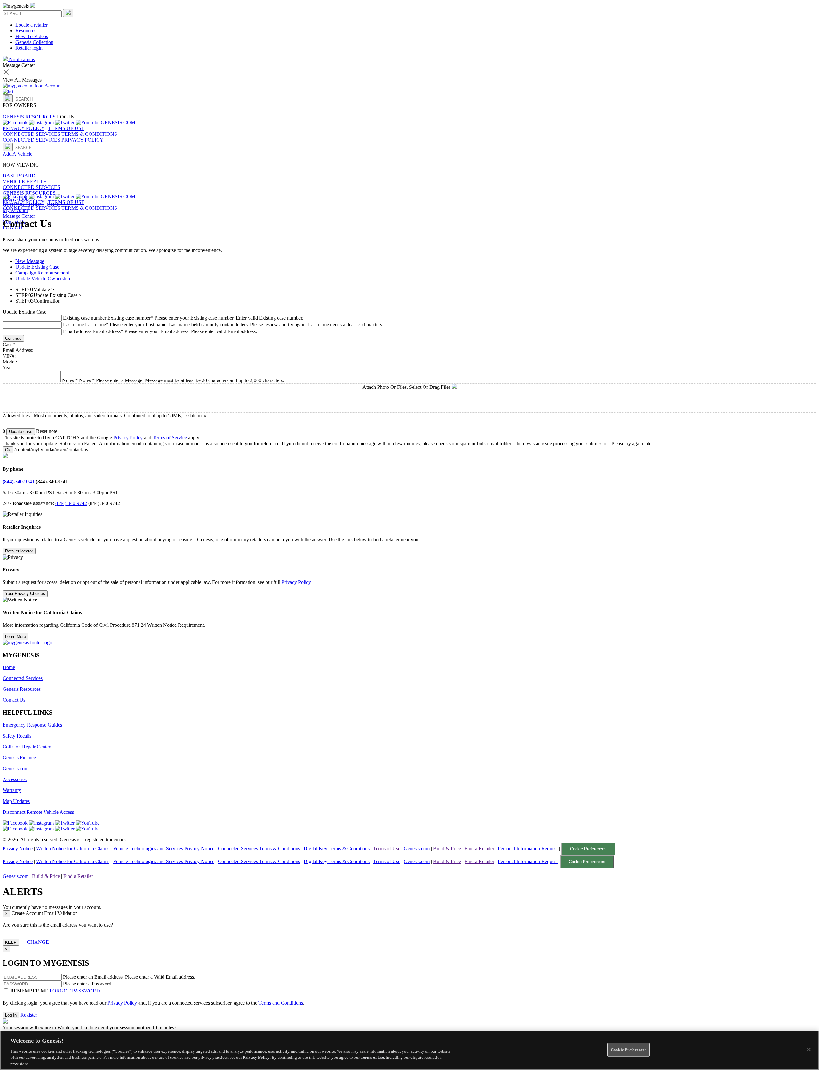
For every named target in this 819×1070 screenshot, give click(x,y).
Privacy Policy (128, 437)
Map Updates (16, 801)
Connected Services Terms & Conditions (259, 848)
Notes (87, 380)
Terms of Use (386, 848)
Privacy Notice (18, 848)
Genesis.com (15, 768)
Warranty (12, 790)
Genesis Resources (22, 689)
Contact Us (14, 700)
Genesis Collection (34, 42)
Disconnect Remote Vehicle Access (38, 812)
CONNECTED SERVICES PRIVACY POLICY (53, 140)
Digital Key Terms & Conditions (337, 848)
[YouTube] (87, 122)
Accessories (15, 779)
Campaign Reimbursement (42, 272)
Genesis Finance (19, 757)
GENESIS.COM (118, 122)
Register (28, 1014)
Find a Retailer (479, 848)
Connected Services (23, 678)
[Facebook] (15, 122)
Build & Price (447, 848)
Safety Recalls (17, 736)
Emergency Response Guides (32, 725)
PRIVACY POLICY (23, 128)
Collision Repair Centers (27, 746)
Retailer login (29, 48)
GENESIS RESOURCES (29, 116)
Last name (73, 324)
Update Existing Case (37, 267)
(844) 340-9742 (71, 503)
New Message (29, 261)
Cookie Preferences (588, 848)
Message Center (19, 216)
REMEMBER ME (29, 990)
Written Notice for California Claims (72, 848)
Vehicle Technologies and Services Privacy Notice (163, 848)
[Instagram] (41, 122)
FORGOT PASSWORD (75, 990)
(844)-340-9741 (19, 481)
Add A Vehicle (17, 154)
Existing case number (84, 318)
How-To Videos (31, 36)
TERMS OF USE (66, 128)
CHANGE (38, 942)
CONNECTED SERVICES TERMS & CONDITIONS (60, 134)
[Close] (809, 1049)
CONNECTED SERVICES (31, 187)
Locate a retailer (31, 25)
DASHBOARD (19, 175)
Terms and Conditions (280, 1003)
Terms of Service (170, 437)
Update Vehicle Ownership (42, 278)
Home (9, 667)
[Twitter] (65, 122)
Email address (77, 331)
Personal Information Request (528, 848)
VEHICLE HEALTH (25, 181)
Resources (25, 30)
